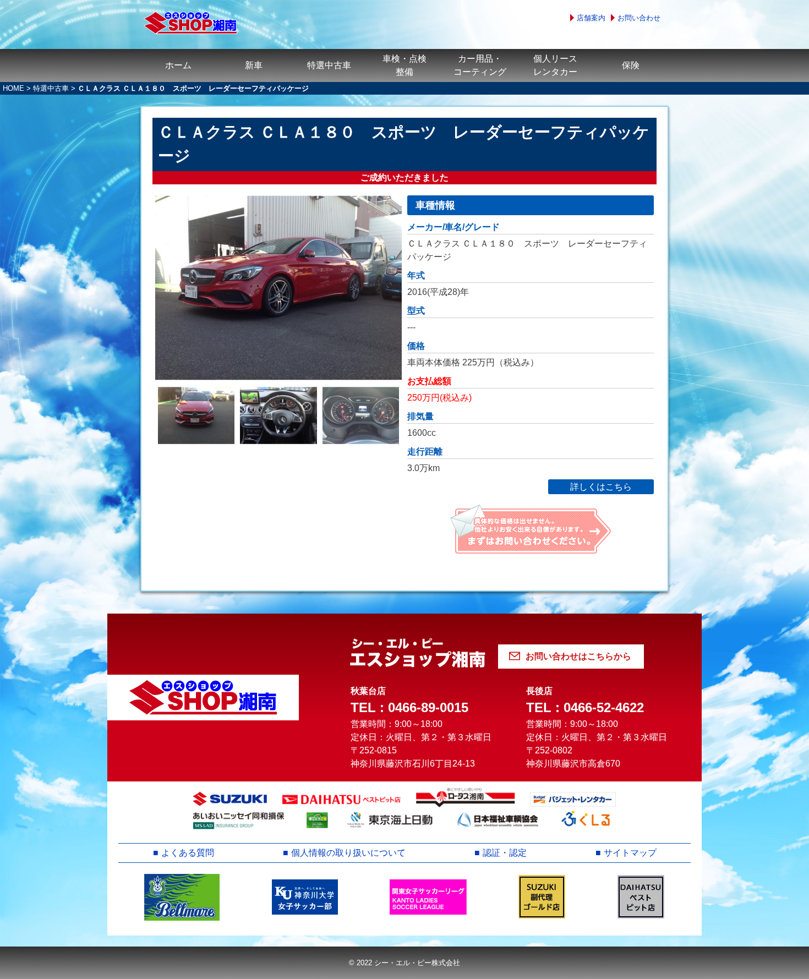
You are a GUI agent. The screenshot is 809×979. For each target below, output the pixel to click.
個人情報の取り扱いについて (348, 852)
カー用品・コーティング (479, 65)
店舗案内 (591, 18)
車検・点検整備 (404, 65)
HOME (13, 88)
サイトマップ (630, 852)
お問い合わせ (638, 18)
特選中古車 (329, 65)
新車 (254, 65)
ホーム (178, 65)
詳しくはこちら (601, 486)
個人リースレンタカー (555, 65)
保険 (630, 65)
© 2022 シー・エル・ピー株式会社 (404, 963)
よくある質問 (187, 852)
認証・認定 (505, 852)
